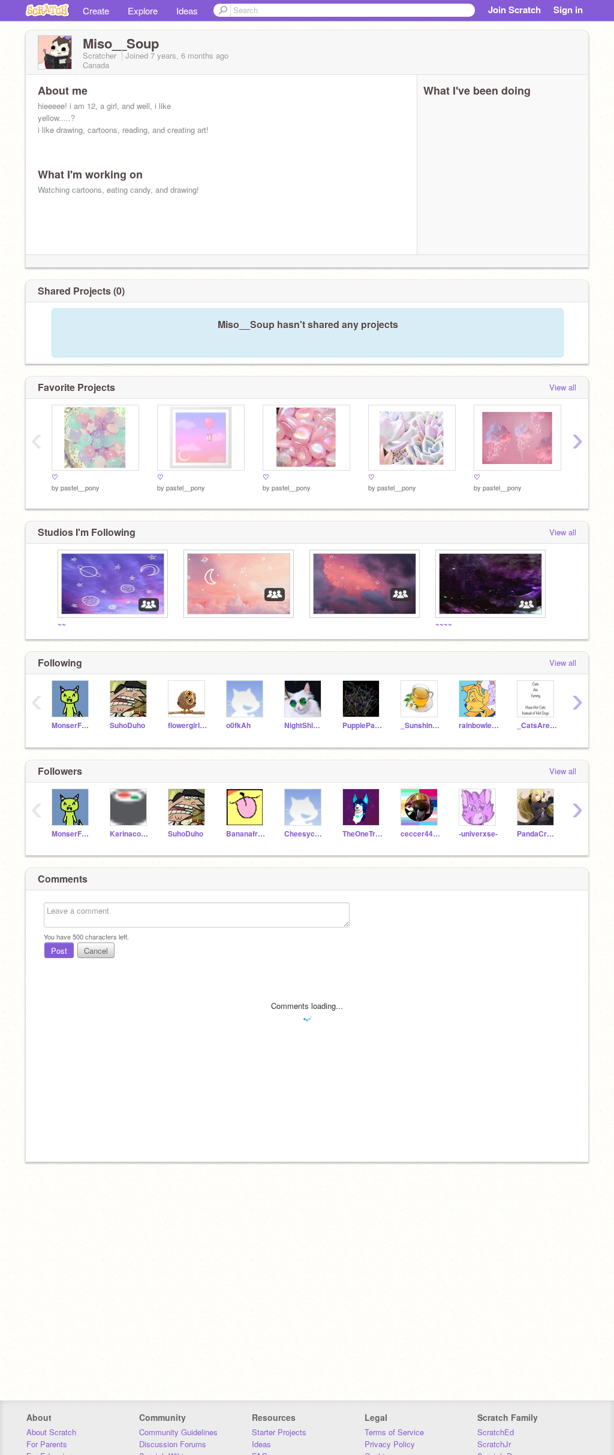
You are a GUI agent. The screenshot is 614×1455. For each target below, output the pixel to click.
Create (96, 10)
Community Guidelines (178, 1432)
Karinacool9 (130, 834)
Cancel (96, 950)
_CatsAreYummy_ (537, 725)
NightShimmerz (304, 725)
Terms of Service (394, 1432)
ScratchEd (495, 1432)
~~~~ (443, 624)
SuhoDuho (127, 725)
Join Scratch (514, 9)
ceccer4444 (421, 834)
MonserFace (72, 725)
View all (562, 387)
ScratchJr (494, 1444)
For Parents (46, 1444)
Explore (143, 10)
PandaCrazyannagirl (537, 834)
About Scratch (51, 1432)
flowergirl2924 (188, 725)
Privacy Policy (390, 1444)
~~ (62, 624)
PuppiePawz (362, 725)
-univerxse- (478, 834)
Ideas (187, 10)
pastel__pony (80, 487)
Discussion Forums (172, 1444)
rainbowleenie (479, 725)
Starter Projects (279, 1432)
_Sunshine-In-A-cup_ (421, 725)
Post (59, 950)
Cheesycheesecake (304, 834)
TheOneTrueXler (362, 834)
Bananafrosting (246, 834)
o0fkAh (238, 725)
